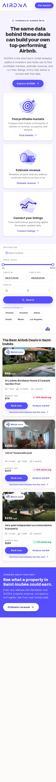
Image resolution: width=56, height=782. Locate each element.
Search (28, 300)
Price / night (10, 260)
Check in (8, 272)
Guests (7, 285)
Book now (16, 405)
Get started (44, 5)
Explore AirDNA (28, 83)
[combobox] (8, 252)
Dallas (37, 312)
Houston (23, 312)
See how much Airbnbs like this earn (29, 412)
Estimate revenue (21, 607)
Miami (21, 319)
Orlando (9, 312)
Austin (8, 319)
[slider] (3, 264)
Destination (10, 247)
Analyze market (41, 405)
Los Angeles (36, 319)
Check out (35, 272)
